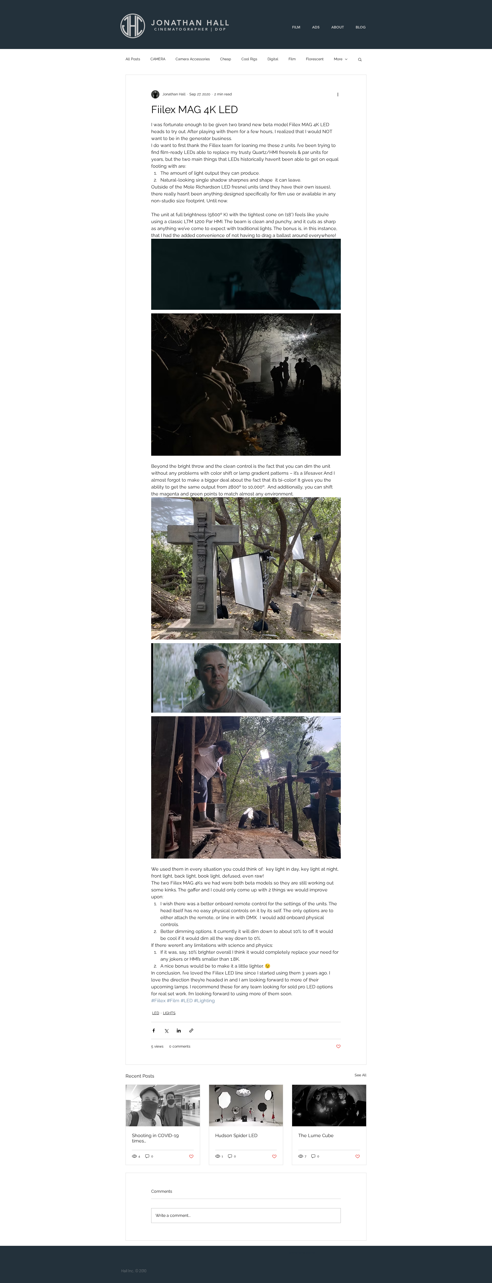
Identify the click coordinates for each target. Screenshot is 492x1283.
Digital (273, 59)
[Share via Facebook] (153, 1030)
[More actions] (338, 94)
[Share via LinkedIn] (178, 1030)
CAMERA (157, 59)
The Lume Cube (316, 1135)
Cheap (225, 59)
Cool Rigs (249, 59)
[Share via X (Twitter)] (166, 1030)
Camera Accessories (193, 59)
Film (292, 59)
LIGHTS (169, 1013)
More (338, 59)
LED (155, 1013)
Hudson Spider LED (236, 1135)
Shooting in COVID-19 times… (155, 1138)
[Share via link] (191, 1030)
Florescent (315, 59)
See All (360, 1075)
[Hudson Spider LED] (246, 1105)
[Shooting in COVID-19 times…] (163, 1105)
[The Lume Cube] (329, 1105)
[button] (359, 59)
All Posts (133, 59)
